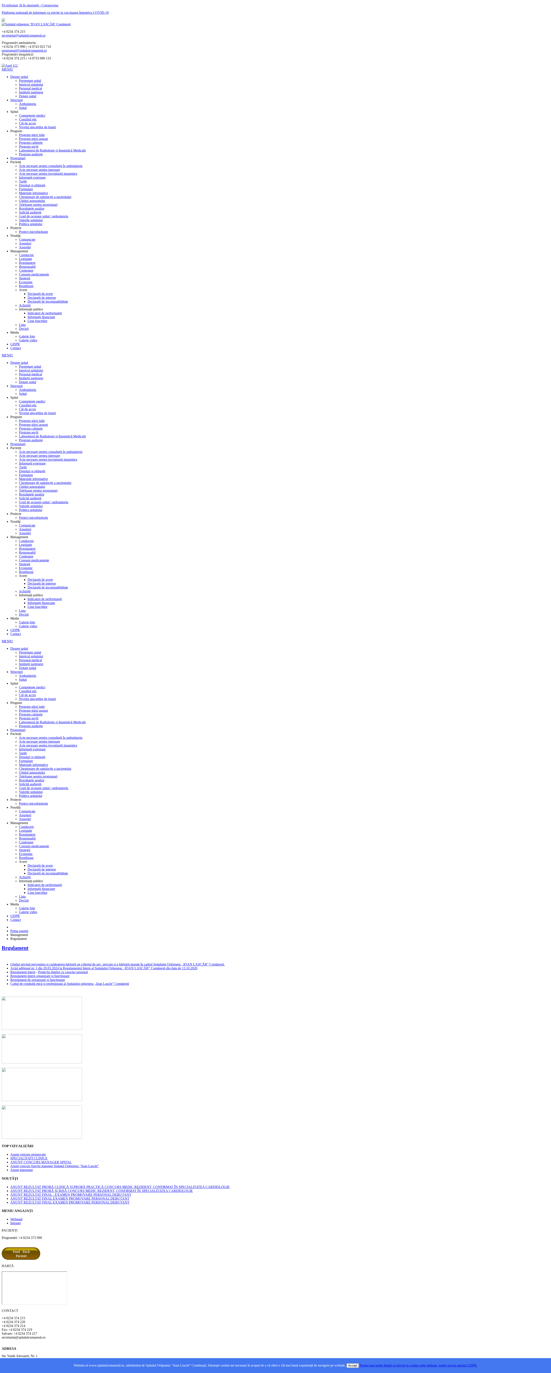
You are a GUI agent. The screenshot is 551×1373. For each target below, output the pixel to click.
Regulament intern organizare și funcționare (40, 976)
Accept (352, 1365)
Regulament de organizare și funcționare (37, 980)
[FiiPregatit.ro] (42, 1062)
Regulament (15, 948)
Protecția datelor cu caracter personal (63, 972)
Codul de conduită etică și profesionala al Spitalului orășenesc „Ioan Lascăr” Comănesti (69, 984)
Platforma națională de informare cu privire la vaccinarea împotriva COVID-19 (55, 12)
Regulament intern (22, 972)
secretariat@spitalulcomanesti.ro (23, 35)
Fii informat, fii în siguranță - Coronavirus (30, 5)
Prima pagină (19, 931)
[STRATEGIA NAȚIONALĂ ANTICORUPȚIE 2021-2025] (42, 1137)
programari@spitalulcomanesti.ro (24, 50)
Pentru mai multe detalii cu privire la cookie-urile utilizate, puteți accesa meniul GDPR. (418, 1365)
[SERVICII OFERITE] (42, 1029)
